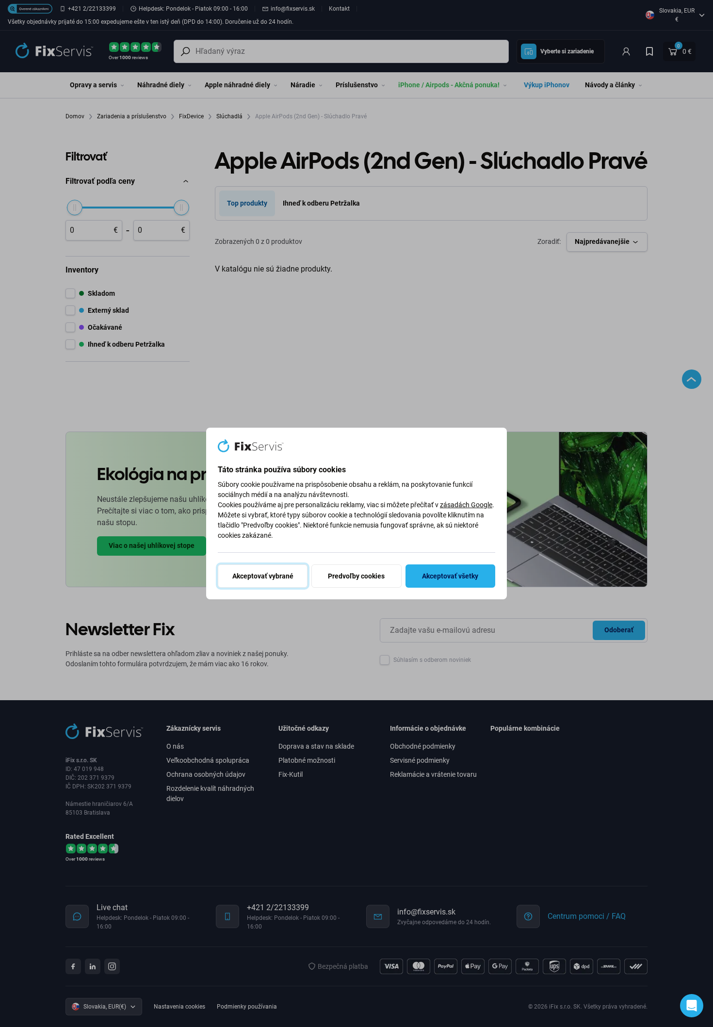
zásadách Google (466, 505)
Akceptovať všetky (450, 576)
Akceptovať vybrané (262, 576)
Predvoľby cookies (356, 576)
